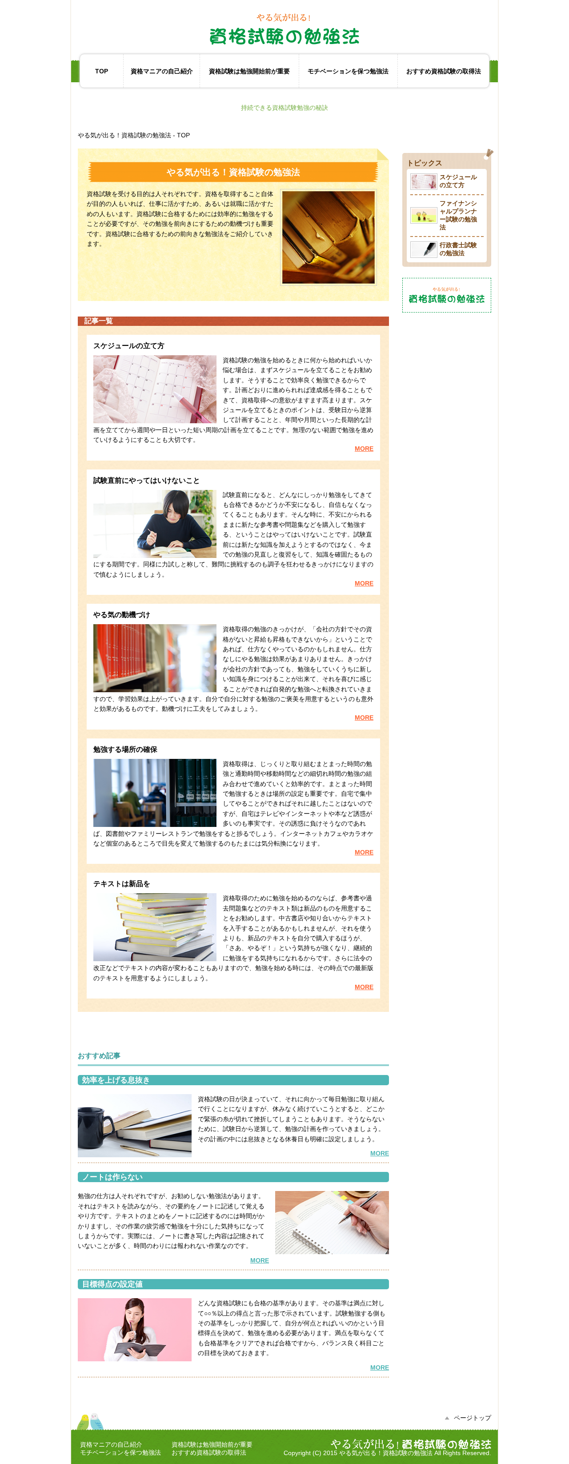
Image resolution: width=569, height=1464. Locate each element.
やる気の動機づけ (121, 614)
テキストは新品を (121, 883)
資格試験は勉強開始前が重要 (249, 71)
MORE (364, 448)
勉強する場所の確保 (125, 749)
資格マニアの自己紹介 (162, 71)
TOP (101, 71)
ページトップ (472, 1417)
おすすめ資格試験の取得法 (443, 71)
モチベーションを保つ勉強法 (348, 71)
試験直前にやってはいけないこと (146, 480)
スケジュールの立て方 (128, 345)
